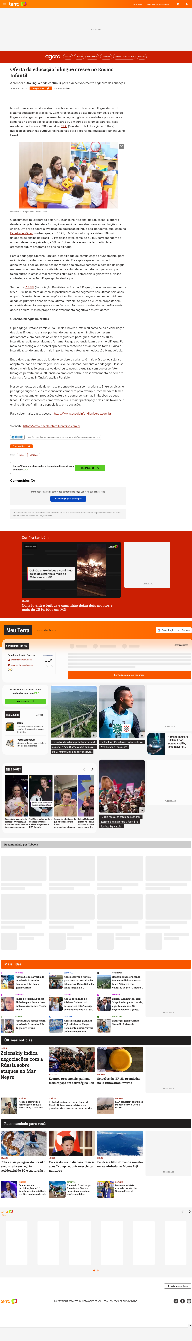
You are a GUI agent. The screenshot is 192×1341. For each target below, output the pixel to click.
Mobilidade (117, 973)
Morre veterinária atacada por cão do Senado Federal (125, 1188)
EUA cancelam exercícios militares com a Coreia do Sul (129, 1105)
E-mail (178, 4)
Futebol (19, 1017)
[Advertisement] (168, 1106)
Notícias (34, 455)
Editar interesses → (182, 644)
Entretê (67, 995)
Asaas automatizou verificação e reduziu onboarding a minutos (31, 1105)
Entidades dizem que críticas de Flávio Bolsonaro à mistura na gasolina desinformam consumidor (70, 1105)
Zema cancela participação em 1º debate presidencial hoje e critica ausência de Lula (32, 1190)
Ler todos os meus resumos (129, 675)
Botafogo (117, 1017)
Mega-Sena (69, 1017)
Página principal (18, 4)
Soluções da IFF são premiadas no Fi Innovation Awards (118, 1081)
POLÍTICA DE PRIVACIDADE (123, 1301)
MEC (64, 126)
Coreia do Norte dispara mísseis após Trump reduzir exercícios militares (71, 1166)
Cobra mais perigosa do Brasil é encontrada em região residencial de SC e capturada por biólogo (23, 1166)
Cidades (25, 601)
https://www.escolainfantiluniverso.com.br (82, 414)
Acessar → (41, 714)
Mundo (4, 1048)
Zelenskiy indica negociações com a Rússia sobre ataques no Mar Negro (22, 1065)
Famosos (19, 973)
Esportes (71, 1182)
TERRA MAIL (137, 4)
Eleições (22, 1182)
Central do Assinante (158, 4)
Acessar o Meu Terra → (46, 630)
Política (52, 1099)
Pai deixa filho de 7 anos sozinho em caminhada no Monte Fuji (120, 1164)
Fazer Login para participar (68, 498)
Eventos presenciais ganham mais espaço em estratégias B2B (71, 1081)
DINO (22, 455)
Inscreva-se (22, 701)
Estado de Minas (21, 233)
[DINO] (17, 437)
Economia (68, 973)
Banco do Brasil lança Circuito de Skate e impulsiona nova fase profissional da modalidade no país (79, 1190)
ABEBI (29, 287)
